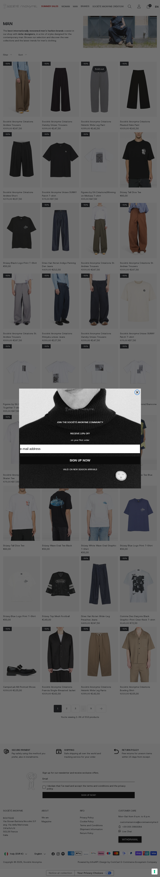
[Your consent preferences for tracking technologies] (155, 872)
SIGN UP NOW (80, 460)
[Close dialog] (137, 392)
